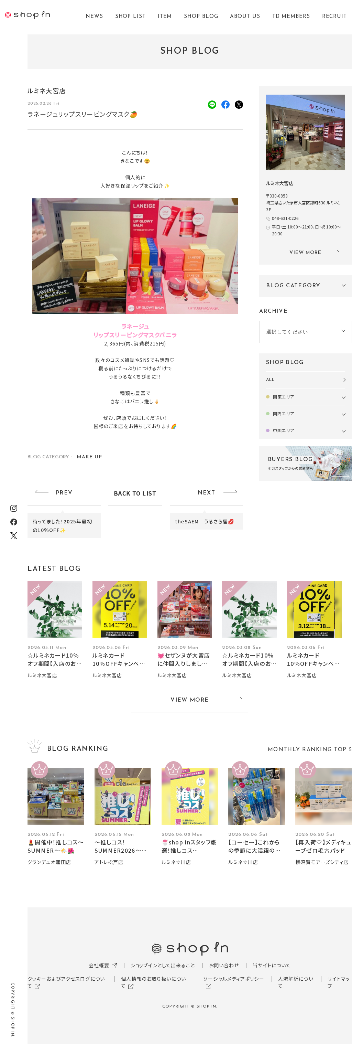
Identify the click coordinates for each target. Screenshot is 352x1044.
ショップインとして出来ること (163, 965)
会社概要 (99, 965)
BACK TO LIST (135, 493)
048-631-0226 (285, 218)
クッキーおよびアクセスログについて (66, 982)
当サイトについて (272, 965)
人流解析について (296, 982)
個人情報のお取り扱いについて (153, 982)
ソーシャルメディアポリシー (234, 978)
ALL (270, 380)
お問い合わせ (224, 965)
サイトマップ (339, 982)
